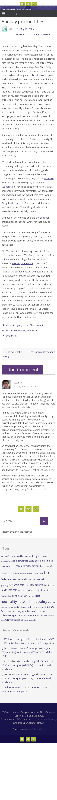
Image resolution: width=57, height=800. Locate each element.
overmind (40, 323)
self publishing (15, 608)
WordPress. (39, 725)
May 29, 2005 (27, 28)
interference (49, 581)
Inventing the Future (22, 261)
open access (7, 603)
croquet (14, 569)
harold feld (18, 581)
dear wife (11, 323)
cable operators (37, 557)
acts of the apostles (13, 552)
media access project (30, 586)
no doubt (51, 598)
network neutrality (32, 598)
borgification (43, 216)
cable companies (20, 557)
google (20, 323)
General (23, 33)
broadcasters (6, 557)
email (40, 570)
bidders (28, 553)
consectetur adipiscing (44, 715)
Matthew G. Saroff (11, 683)
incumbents (37, 581)
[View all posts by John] (14, 28)
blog (34, 552)
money (31, 592)
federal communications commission (24, 575)
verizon (26, 612)
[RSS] (34, 4)
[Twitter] (28, 4)
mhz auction (19, 592)
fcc (47, 569)
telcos (36, 607)
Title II (42, 608)
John (4, 644)
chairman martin (8, 562)
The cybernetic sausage (12, 350)
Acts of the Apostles (43, 639)
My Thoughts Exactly (39, 33)
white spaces (12, 616)
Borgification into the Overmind (19, 201)
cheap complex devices (27, 562)
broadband (42, 553)
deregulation (32, 570)
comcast (46, 562)
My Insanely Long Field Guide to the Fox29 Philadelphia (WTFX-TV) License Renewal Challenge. (27, 661)
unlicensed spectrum (11, 611)
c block (49, 557)
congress (5, 570)
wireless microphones (30, 616)
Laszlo (27, 278)
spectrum (27, 607)
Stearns (18, 379)
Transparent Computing (42, 348)
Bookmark (11, 332)
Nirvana (28, 725)
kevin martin (9, 586)
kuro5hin (29, 323)
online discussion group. (42, 73)
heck (27, 581)
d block (23, 569)
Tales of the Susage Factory (16, 270)
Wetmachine (16, 10)
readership (7, 327)
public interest (20, 603)
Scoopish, (7, 185)
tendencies (19, 327)
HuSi (4, 85)
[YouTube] (22, 4)
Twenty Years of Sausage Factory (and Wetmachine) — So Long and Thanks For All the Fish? (27, 648)
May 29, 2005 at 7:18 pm (24, 382)
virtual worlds (37, 611)
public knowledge (36, 603)
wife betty (32, 327)
